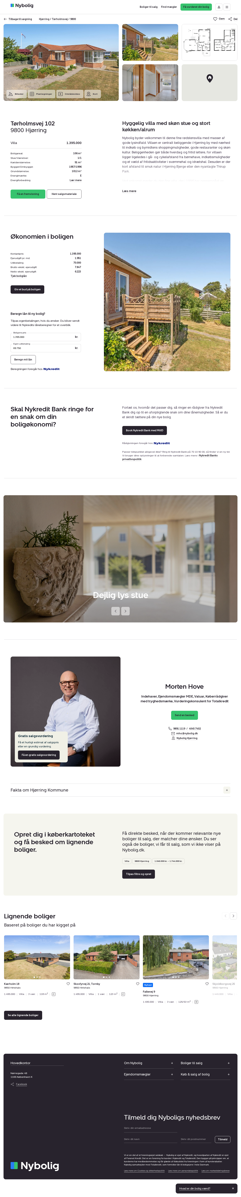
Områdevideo (72, 94)
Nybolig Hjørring (187, 738)
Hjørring (44, 19)
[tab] (34, 977)
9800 (73, 19)
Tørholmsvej (60, 19)
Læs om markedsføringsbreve (215, 1170)
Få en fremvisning (28, 194)
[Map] (210, 82)
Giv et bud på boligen (27, 289)
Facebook (21, 1084)
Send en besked (184, 715)
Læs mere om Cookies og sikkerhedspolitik (144, 1170)
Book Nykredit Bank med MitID (144, 430)
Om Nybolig (133, 1063)
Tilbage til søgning (20, 19)
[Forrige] (115, 611)
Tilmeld (222, 1139)
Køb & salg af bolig (195, 1074)
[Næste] (125, 611)
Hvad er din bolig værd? (194, 1188)
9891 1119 (179, 728)
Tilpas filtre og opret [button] (138, 873)
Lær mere (76, 180)
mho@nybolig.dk (187, 733)
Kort (95, 94)
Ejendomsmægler (137, 1074)
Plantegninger (44, 94)
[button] (129, 191)
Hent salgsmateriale (64, 194)
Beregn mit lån (23, 359)
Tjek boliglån (19, 276)
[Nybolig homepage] (35, 1166)
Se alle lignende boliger (23, 1015)
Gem (68, 984)
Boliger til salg (191, 1063)
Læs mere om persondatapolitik (183, 1170)
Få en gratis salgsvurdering (39, 755)
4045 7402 (195, 728)
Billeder (19, 94)
